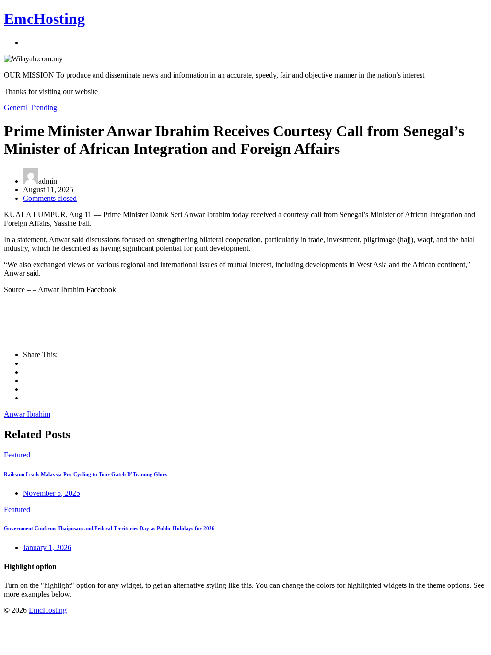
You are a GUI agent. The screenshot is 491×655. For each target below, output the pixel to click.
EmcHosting (44, 18)
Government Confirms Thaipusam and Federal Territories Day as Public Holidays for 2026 (109, 528)
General (16, 108)
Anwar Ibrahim (27, 414)
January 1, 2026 (47, 547)
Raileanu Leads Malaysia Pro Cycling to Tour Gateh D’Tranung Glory (86, 474)
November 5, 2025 (51, 493)
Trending (43, 108)
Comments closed (50, 198)
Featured (17, 455)
